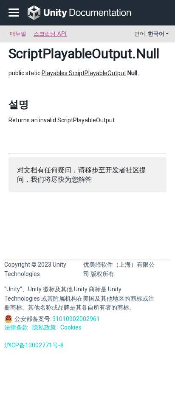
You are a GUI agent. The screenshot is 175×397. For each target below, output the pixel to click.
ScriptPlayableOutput (70, 53)
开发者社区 (122, 170)
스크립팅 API (50, 34)
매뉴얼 (18, 34)
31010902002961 (76, 318)
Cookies (71, 327)
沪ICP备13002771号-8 (34, 345)
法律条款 (16, 327)
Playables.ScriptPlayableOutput (84, 73)
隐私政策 (44, 327)
